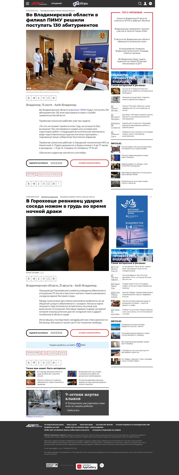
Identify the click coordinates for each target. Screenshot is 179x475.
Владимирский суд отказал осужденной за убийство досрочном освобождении (90, 374)
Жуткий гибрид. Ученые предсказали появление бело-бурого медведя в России (137, 294)
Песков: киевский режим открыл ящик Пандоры (134, 156)
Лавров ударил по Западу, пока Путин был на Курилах (134, 165)
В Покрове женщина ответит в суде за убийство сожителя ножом (49, 374)
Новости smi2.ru (35, 416)
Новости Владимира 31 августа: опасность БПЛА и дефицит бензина (132, 19)
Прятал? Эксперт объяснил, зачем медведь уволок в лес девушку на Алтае (136, 108)
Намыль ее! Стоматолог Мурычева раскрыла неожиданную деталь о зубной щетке (136, 125)
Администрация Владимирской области (42, 92)
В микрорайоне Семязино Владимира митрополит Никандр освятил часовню (132, 51)
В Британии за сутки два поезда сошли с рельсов (134, 182)
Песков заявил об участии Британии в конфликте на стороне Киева (136, 148)
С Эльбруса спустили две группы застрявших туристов (135, 351)
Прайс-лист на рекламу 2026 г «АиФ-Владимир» (84, 427)
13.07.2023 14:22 (32, 11)
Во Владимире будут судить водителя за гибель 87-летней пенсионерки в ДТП (132, 61)
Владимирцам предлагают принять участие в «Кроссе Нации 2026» (132, 30)
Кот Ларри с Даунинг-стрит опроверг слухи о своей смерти (136, 360)
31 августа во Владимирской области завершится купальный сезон (132, 40)
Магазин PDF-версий (104, 425)
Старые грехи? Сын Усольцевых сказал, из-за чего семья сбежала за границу (137, 286)
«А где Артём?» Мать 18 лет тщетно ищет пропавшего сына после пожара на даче (136, 269)
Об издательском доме (54, 425)
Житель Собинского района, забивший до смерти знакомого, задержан (50, 382)
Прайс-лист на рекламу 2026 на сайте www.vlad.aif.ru (66, 430)
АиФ (42, 273)
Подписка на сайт (51, 427)
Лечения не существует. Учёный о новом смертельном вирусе (136, 98)
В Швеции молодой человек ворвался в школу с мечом (133, 325)
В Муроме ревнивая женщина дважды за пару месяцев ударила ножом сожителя (92, 382)
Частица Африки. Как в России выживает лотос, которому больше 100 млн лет (136, 277)
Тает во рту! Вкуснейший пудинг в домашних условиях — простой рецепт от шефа (136, 303)
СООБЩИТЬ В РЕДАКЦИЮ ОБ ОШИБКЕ (106, 430)
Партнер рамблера (67, 465)
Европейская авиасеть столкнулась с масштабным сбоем (136, 173)
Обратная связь (86, 425)
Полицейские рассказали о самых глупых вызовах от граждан (135, 334)
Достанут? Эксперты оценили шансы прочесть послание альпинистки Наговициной (137, 117)
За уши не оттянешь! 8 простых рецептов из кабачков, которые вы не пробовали (137, 91)
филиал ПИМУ (79, 110)
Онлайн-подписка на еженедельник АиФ (133, 425)
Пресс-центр (72, 425)
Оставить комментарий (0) (89, 163)
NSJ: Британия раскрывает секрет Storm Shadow (135, 343)
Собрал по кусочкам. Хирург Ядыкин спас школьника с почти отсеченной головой (137, 312)
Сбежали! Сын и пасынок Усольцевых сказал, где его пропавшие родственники (137, 134)
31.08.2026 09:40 (32, 197)
